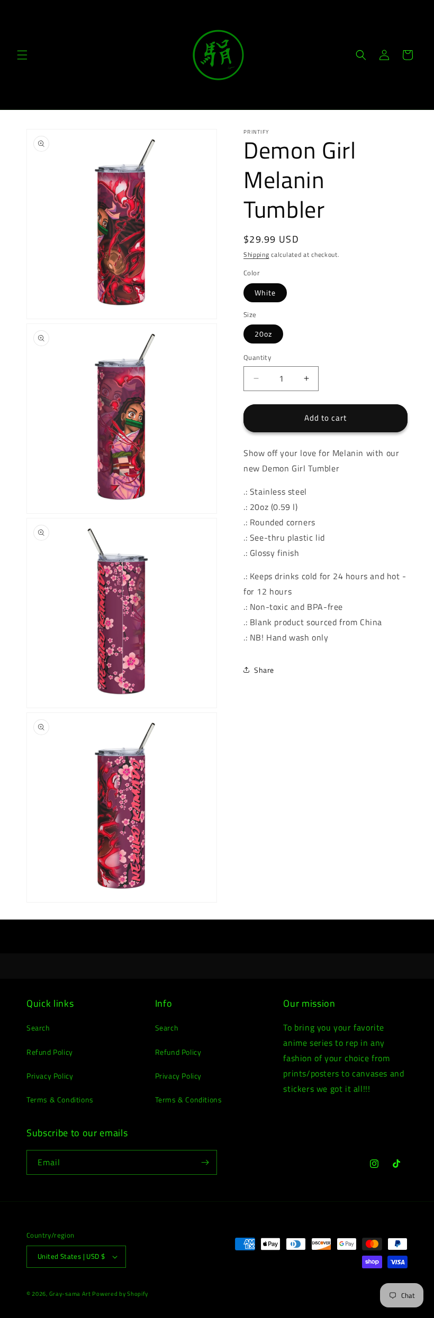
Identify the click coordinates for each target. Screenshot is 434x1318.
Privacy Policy (49, 1075)
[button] (22, 55)
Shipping (256, 254)
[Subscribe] (204, 1162)
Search (38, 1027)
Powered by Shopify (120, 1293)
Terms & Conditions (60, 1099)
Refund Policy (49, 1051)
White (265, 292)
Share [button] (264, 669)
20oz (263, 333)
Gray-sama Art (71, 1293)
